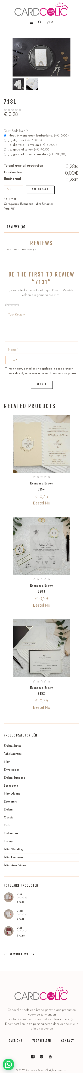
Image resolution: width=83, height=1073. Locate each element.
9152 (41, 694)
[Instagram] (41, 1057)
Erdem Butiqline (14, 777)
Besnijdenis (11, 785)
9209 (42, 591)
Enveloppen (11, 770)
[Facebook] (33, 1057)
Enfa (7, 825)
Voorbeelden (41, 1040)
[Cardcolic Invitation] (41, 9)
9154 (42, 489)
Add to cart (40, 189)
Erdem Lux (11, 833)
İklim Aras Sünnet (15, 865)
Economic (26, 204)
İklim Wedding (13, 849)
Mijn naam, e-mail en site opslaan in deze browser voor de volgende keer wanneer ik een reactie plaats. (43, 371)
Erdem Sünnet (13, 746)
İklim (7, 762)
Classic (8, 817)
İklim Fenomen (44, 204)
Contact (67, 1040)
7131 (12, 208)
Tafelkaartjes (13, 754)
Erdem (48, 483)
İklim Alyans (12, 793)
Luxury (8, 841)
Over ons (15, 1040)
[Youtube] (50, 1057)
